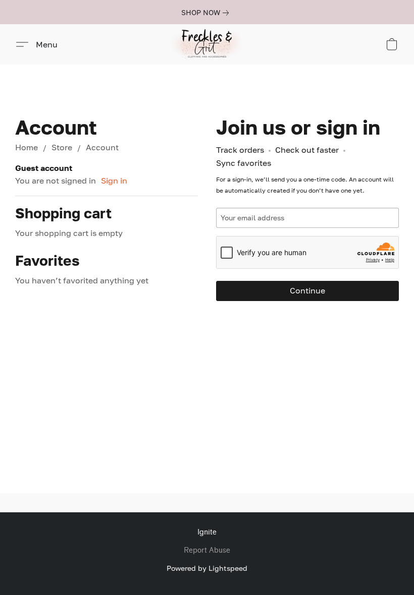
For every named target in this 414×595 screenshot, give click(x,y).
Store (61, 147)
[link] (207, 13)
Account (102, 147)
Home (26, 147)
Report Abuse (207, 550)
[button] (207, 44)
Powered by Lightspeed (207, 568)
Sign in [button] (114, 180)
